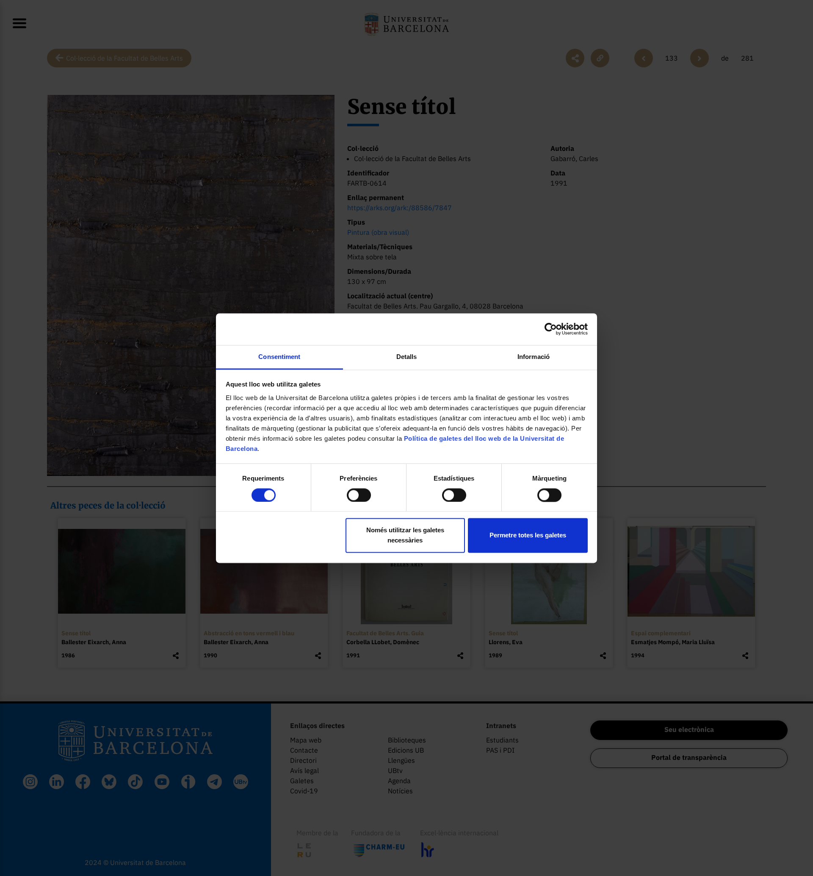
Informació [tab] (533, 356)
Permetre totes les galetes (527, 535)
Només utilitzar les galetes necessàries (405, 535)
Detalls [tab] (406, 356)
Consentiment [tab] (279, 356)
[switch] (359, 495)
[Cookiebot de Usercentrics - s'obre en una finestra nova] (551, 329)
